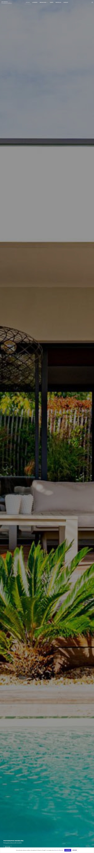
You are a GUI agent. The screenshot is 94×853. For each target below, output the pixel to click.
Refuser (75, 850)
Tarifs (51, 2)
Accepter (67, 850)
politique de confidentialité (58, 850)
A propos (34, 2)
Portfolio (58, 2)
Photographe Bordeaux (6, 2)
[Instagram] (92, 2)
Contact (66, 2)
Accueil (28, 2)
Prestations (43, 2)
